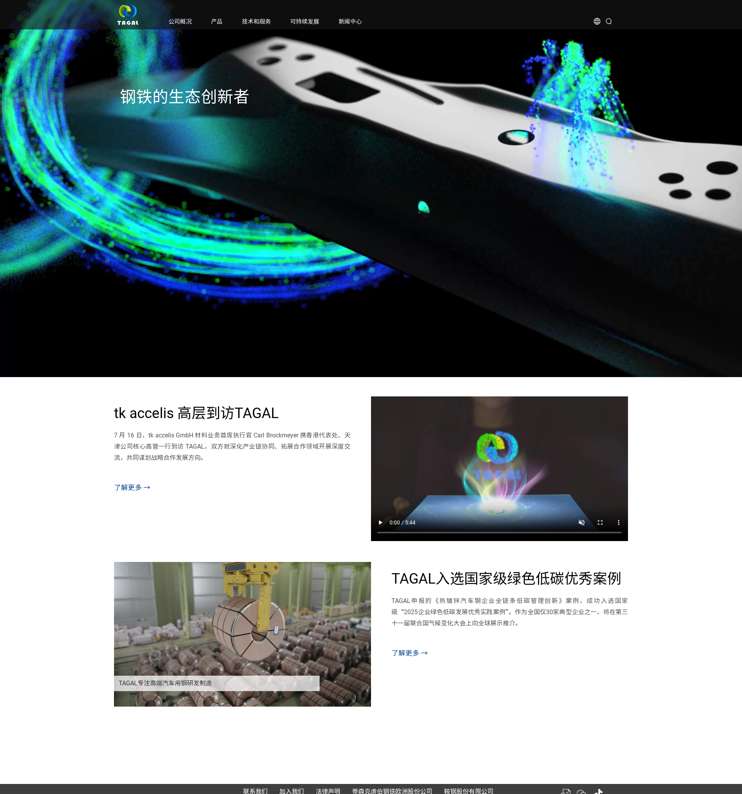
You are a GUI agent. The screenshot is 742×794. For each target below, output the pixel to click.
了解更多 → (132, 487)
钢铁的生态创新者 (185, 96)
